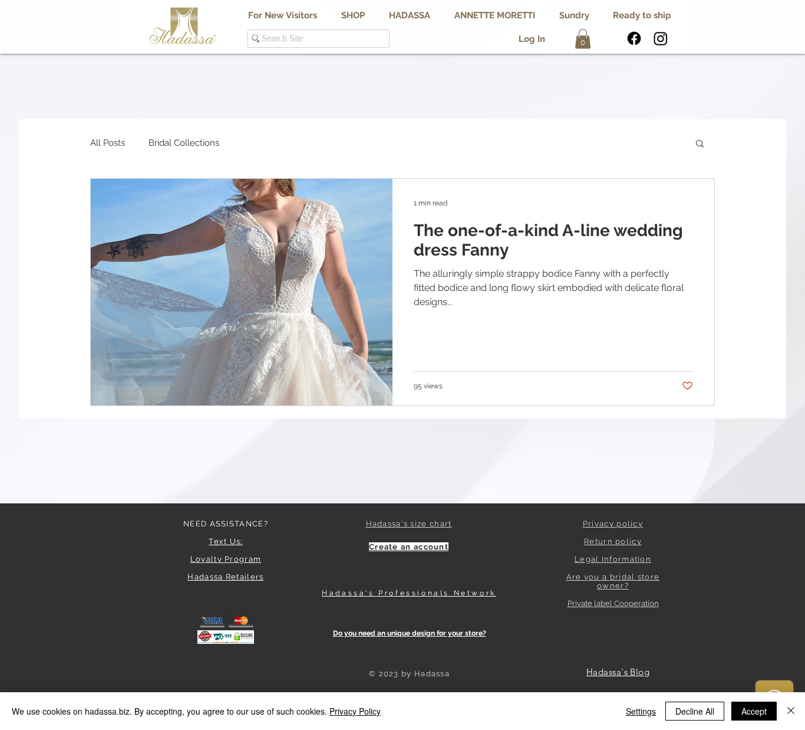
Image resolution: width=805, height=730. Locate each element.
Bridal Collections (184, 143)
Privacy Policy (355, 711)
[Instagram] (660, 38)
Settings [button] (641, 711)
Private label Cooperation (613, 603)
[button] (409, 15)
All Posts (107, 143)
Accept (754, 711)
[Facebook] (634, 38)
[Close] (791, 711)
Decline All (694, 711)
